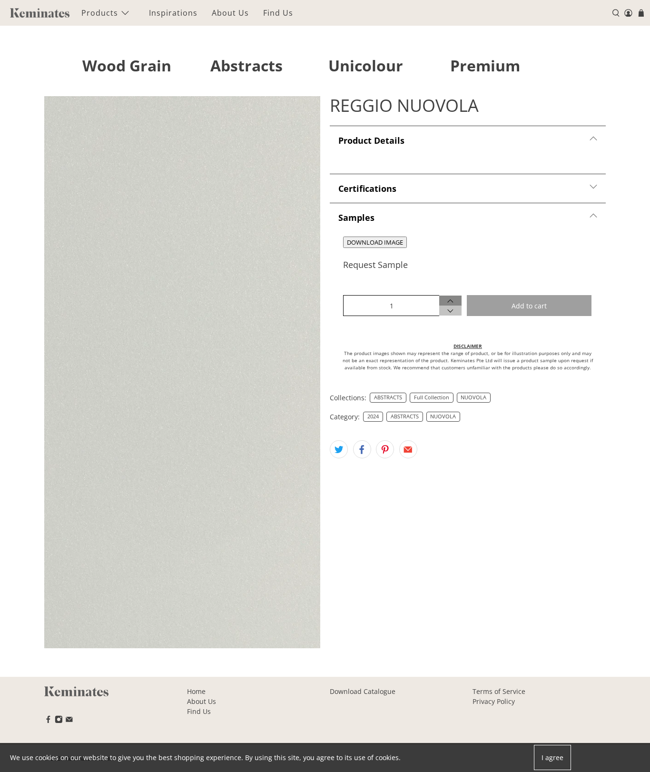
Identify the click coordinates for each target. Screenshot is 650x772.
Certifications (367, 188)
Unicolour (365, 65)
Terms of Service (499, 691)
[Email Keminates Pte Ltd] (69, 720)
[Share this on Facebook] (362, 449)
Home (196, 691)
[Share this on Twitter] (339, 449)
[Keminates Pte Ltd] (39, 12)
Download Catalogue (362, 691)
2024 (373, 416)
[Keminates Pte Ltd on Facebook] (48, 720)
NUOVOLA (473, 397)
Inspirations (173, 13)
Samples (356, 217)
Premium (485, 65)
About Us (230, 13)
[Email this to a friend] (408, 449)
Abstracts (246, 65)
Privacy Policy (494, 701)
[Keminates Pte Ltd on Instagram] (59, 720)
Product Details (371, 140)
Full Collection (431, 397)
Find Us (278, 13)
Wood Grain (126, 65)
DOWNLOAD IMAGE (375, 242)
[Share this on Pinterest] (385, 449)
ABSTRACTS (388, 397)
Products (99, 13)
